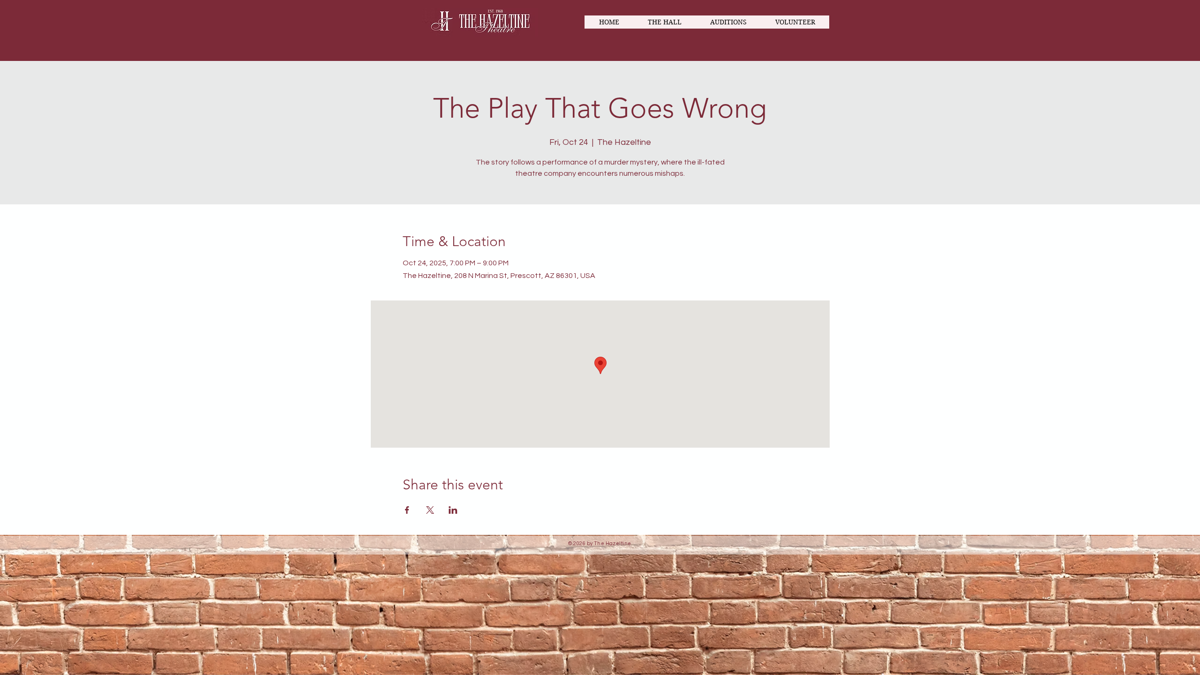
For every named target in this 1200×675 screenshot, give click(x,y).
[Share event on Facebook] (407, 510)
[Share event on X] (430, 510)
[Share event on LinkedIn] (453, 510)
